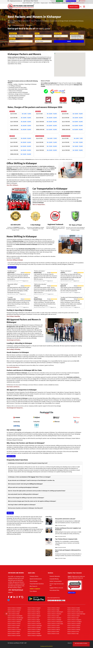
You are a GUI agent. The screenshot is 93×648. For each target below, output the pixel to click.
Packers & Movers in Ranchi (14, 633)
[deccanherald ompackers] (36, 425)
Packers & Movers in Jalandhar (34, 627)
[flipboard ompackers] (16, 417)
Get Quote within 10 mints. (81, 644)
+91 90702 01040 (43, 29)
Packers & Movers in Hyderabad (35, 625)
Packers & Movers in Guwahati (74, 623)
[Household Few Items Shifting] (77, 37)
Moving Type (57, 33)
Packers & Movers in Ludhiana (34, 629)
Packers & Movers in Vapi (72, 633)
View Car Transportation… (39, 204)
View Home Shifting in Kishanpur (15, 260)
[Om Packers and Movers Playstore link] (36, 598)
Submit (69, 41)
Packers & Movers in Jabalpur (73, 625)
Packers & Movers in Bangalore (74, 619)
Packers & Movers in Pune (73, 631)
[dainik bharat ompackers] (56, 421)
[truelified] (20, 597)
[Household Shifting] (77, 36)
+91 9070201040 (15, 590)
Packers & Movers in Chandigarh (74, 621)
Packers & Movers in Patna (53, 631)
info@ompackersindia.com (78, 576)
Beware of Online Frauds (27, 2)
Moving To (12, 38)
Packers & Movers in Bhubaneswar (55, 621)
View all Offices (72, 592)
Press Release (33, 591)
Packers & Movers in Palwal (14, 611)
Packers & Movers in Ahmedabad (15, 619)
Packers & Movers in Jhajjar (53, 609)
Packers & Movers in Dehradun (34, 623)
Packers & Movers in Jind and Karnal (75, 611)
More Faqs (10, 513)
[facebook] (8, 597)
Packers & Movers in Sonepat (14, 609)
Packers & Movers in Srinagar (34, 633)
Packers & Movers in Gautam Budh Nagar (76, 613)
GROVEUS (51, 646)
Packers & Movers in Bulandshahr (15, 615)
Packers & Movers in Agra (73, 617)
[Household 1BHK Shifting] (77, 38)
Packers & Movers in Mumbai (73, 629)
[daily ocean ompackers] (76, 417)
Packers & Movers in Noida (13, 613)
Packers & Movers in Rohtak (73, 608)
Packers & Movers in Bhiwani (34, 611)
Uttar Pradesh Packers (18, 25)
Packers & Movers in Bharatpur (54, 617)
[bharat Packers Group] (23, 597)
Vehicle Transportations (56, 581)
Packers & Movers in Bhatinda (14, 621)
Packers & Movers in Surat (53, 633)
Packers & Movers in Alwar (33, 617)
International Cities (54, 590)
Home (9, 25)
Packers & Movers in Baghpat (34, 615)
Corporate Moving (54, 579)
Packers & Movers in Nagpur (14, 631)
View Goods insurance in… (13, 367)
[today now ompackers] (36, 421)
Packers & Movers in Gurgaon (34, 608)
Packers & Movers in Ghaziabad (54, 613)
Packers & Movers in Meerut (34, 613)
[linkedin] (14, 597)
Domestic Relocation (55, 576)
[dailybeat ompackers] (76, 421)
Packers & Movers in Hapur (53, 615)
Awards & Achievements (36, 579)
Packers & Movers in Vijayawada (34, 635)
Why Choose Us (33, 586)
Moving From (13, 33)
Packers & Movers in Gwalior (14, 625)
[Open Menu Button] (84, 6)
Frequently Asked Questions (37, 583)
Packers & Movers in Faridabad (14, 608)
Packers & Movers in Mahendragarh (55, 611)
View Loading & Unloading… (14, 349)
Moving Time (38, 38)
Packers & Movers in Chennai (14, 623)
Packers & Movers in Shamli (73, 615)
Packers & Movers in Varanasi (14, 635)
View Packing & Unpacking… (14, 316)
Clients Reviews (33, 581)
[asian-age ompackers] (16, 421)
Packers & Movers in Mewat (54, 608)
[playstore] (7, 611)
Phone (37, 33)
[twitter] (11, 597)
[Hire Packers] (9, 600)
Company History (34, 576)
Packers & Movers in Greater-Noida (55, 623)
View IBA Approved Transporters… (15, 407)
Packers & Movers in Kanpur (54, 627)
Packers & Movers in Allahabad (54, 619)
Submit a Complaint (35, 588)
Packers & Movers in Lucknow (14, 629)
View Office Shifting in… (13, 185)
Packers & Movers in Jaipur (13, 627)
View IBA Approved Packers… (14, 340)
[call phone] (46, 91)
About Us (70, 643)
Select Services (74, 33)
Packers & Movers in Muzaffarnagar (15, 617)
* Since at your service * (79, 2)
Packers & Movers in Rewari (34, 609)
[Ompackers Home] (21, 6)
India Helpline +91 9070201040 (54, 2)
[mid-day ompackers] (16, 425)
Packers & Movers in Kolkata (73, 627)
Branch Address (37, 2)
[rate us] (58, 91)
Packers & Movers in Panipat (73, 609)
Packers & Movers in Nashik (34, 631)
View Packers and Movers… (13, 386)
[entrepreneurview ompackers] (56, 417)
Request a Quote (44, 2)
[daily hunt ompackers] (36, 417)
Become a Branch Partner (66, 2)
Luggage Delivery (56, 587)
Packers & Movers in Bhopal (34, 621)
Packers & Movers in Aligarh (34, 619)
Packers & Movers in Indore (54, 625)
